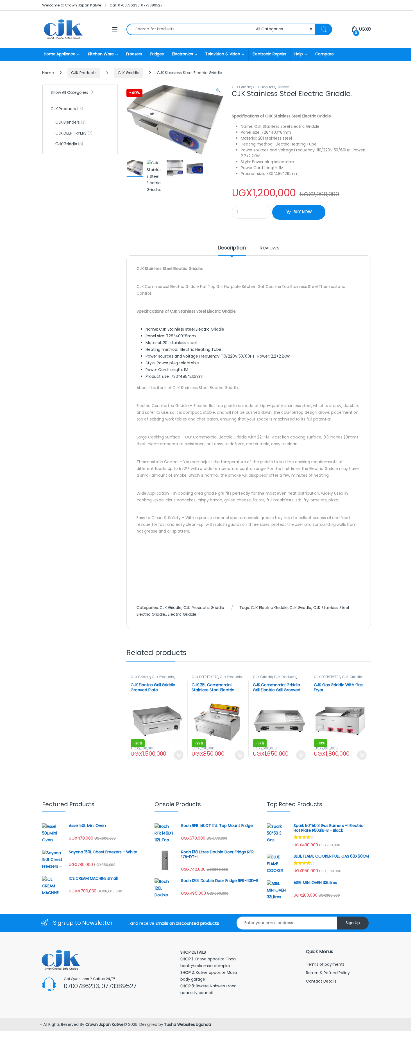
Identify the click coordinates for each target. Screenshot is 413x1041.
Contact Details (321, 981)
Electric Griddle (182, 614)
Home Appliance (60, 54)
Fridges (157, 54)
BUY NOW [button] (178, 755)
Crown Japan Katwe (104, 1024)
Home (48, 73)
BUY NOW (303, 212)
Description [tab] (232, 248)
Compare (324, 54)
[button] (218, 90)
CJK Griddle (128, 73)
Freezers (134, 54)
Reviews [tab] (270, 248)
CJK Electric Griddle (269, 607)
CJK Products (83, 73)
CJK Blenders (70, 122)
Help (298, 54)
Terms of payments (326, 964)
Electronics (182, 54)
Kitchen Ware (101, 54)
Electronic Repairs (269, 54)
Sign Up (353, 923)
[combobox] (189, 29)
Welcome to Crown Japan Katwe (71, 5)
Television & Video (222, 54)
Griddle (282, 87)
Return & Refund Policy (328, 973)
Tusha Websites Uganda (187, 1024)
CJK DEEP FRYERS (205, 676)
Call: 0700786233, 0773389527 (136, 5)
